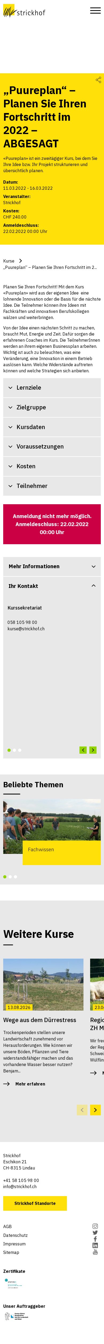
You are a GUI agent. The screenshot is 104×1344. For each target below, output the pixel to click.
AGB (7, 1226)
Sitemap (11, 1252)
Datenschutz (15, 1235)
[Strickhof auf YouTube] (95, 1252)
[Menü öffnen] (94, 10)
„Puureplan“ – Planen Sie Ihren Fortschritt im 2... (50, 267)
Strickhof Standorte (35, 1203)
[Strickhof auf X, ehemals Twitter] (95, 1233)
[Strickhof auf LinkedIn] (95, 1246)
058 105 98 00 (22, 622)
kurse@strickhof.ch (26, 628)
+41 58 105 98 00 (21, 1180)
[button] (9, 750)
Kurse (8, 261)
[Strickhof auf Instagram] (95, 1227)
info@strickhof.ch (20, 1186)
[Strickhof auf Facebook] (95, 1239)
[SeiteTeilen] (98, 79)
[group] (52, 832)
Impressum (14, 1243)
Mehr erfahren (30, 1084)
